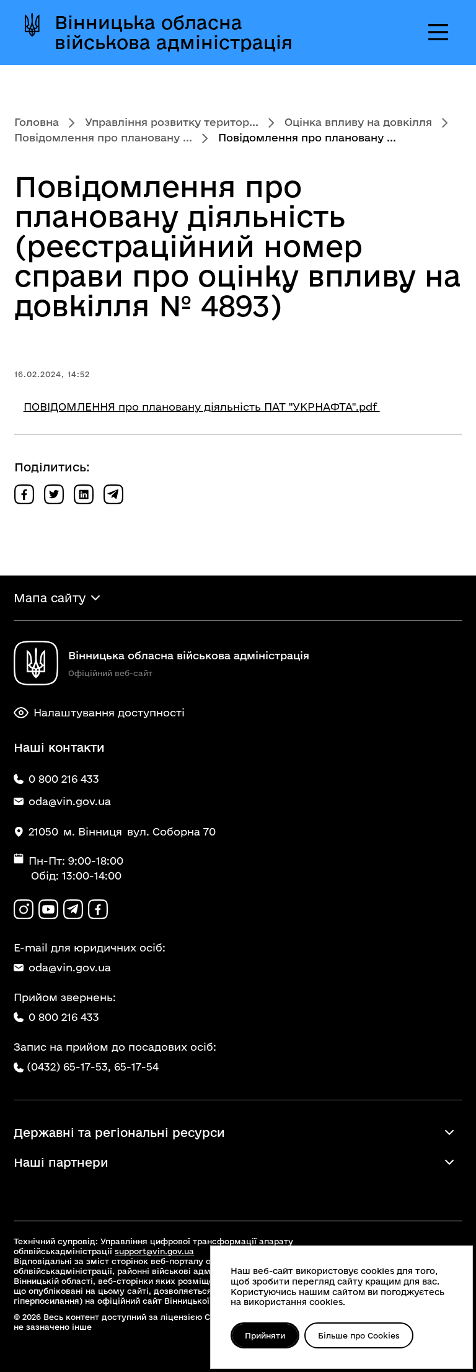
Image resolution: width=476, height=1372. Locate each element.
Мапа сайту (50, 598)
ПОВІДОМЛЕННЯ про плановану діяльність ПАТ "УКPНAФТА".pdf (202, 406)
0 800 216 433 (64, 1017)
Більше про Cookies (359, 1335)
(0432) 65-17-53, (69, 1066)
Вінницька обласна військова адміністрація (174, 32)
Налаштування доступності (109, 712)
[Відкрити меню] (438, 32)
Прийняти (265, 1335)
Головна (36, 122)
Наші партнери (61, 1162)
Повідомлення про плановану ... (103, 137)
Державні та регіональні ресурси (119, 1132)
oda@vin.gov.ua (70, 967)
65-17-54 (136, 1066)
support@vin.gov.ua (154, 1251)
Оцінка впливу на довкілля (358, 122)
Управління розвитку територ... (171, 122)
